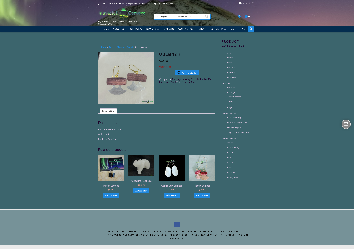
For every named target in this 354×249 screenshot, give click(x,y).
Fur (229, 167)
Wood (130, 47)
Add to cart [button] (111, 195)
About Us (119, 29)
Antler (230, 162)
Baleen (230, 152)
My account (210, 231)
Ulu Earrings (235, 96)
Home (105, 29)
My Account (244, 3)
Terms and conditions (203, 235)
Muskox (230, 57)
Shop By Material (117, 47)
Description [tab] (108, 111)
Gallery (169, 29)
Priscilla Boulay (199, 79)
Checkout (134, 231)
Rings (229, 107)
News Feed (153, 29)
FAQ (243, 29)
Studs (231, 101)
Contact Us (185, 29)
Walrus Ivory (233, 147)
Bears (229, 62)
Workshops (177, 238)
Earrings (176, 79)
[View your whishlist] (237, 16)
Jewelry (186, 79)
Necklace (231, 87)
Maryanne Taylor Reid (237, 122)
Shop (202, 29)
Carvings (227, 53)
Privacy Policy (159, 235)
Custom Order (165, 231)
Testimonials (217, 29)
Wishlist (243, 235)
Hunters (231, 67)
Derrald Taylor (234, 127)
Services (175, 235)
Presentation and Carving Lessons (127, 235)
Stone (230, 142)
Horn (229, 157)
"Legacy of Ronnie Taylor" (239, 132)
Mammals (231, 77)
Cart (233, 29)
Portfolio (135, 29)
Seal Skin (231, 172)
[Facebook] (254, 3)
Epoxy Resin (232, 177)
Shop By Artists (230, 113)
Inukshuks (232, 72)
